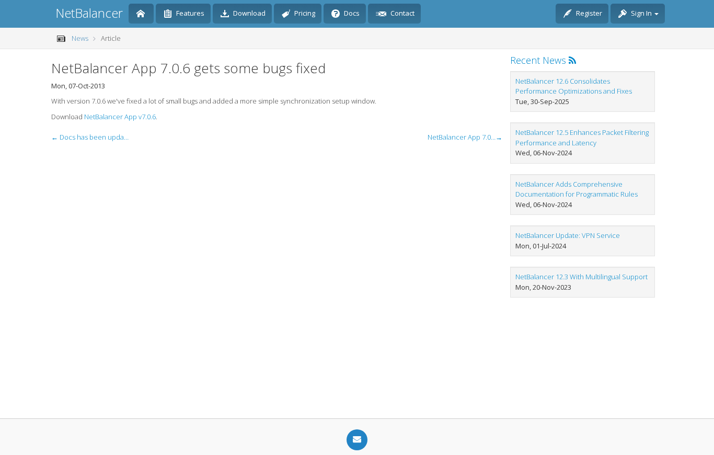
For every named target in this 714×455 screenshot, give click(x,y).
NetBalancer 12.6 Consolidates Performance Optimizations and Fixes (573, 86)
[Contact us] (357, 439)
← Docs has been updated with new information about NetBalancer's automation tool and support (90, 137)
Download (249, 13)
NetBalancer (89, 12)
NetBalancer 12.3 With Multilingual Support (581, 276)
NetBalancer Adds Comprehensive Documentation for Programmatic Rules (576, 189)
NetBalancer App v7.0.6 (120, 116)
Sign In (641, 13)
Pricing (304, 13)
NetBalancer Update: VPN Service (567, 235)
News (80, 38)
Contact (401, 13)
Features (189, 13)
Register (588, 13)
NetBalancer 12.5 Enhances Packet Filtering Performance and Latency (582, 137)
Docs (351, 13)
